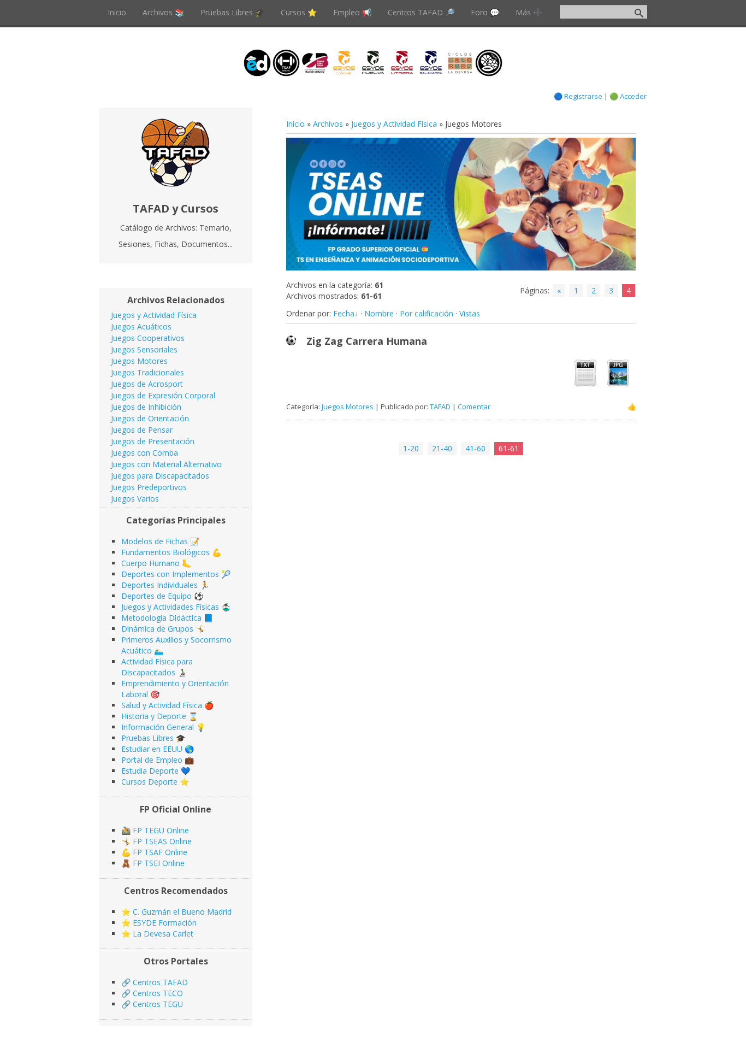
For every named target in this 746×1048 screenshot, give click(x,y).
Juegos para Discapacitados (160, 475)
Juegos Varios (135, 498)
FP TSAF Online (160, 852)
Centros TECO (158, 993)
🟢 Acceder (628, 96)
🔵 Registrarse (578, 96)
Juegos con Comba (144, 453)
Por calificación (426, 313)
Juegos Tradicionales (147, 372)
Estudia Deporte (150, 771)
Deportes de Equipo (156, 596)
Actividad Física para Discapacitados (157, 667)
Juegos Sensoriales (144, 349)
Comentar (474, 406)
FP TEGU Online (161, 830)
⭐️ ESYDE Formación (159, 922)
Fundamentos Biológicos (165, 552)
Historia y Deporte (153, 716)
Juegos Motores (348, 406)
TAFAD (440, 406)
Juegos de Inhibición (146, 407)
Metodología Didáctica (161, 618)
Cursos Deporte (149, 781)
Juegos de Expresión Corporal (163, 395)
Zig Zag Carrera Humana (366, 341)
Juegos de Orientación (150, 418)
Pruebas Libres (147, 738)
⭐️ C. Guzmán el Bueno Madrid (176, 911)
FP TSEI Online (159, 863)
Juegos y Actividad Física (394, 124)
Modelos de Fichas (154, 541)
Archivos (328, 124)
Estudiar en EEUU (151, 749)
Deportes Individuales (159, 585)
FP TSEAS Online (162, 841)
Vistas (469, 313)
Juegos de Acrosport (147, 384)
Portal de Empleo (151, 760)
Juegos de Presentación (152, 441)
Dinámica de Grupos (157, 628)
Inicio (295, 124)
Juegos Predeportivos (149, 487)
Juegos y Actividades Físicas (170, 607)
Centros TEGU (158, 1004)
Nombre (379, 313)
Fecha (343, 313)
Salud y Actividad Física (161, 705)
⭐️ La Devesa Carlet (157, 933)
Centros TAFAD (160, 982)
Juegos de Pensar (142, 430)
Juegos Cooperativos (148, 338)
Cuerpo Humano (150, 563)
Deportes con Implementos (170, 574)
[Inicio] (175, 184)
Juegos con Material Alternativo (166, 464)
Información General (157, 727)
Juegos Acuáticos (141, 326)
